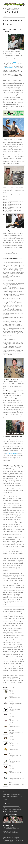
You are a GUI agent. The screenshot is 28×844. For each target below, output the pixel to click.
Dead (10, 776)
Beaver (10, 742)
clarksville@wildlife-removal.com (12, 8)
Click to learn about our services (11, 806)
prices (14, 62)
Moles (10, 724)
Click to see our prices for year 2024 (12, 808)
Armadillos (11, 736)
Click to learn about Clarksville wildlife (12, 809)
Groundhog (11, 730)
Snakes (10, 771)
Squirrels (11, 696)
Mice (10, 719)
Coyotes (10, 753)
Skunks (10, 707)
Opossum (11, 701)
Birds (10, 759)
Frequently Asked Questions (10, 811)
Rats (10, 713)
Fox (9, 748)
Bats (10, 765)
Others (10, 782)
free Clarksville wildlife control (10, 67)
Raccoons (11, 690)
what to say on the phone (12, 453)
